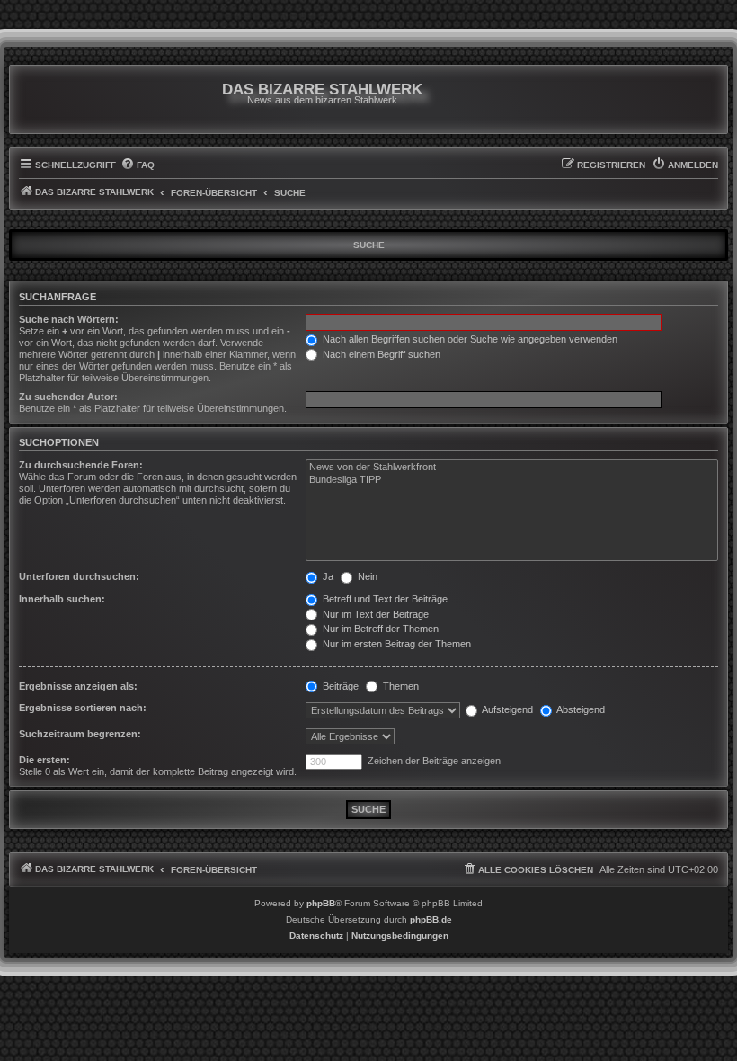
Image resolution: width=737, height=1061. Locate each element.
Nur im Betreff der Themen (379, 628)
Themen (399, 686)
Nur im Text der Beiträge (374, 614)
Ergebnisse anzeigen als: (78, 686)
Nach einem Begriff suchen (380, 354)
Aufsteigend (506, 709)
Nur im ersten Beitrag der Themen (395, 643)
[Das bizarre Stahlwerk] (91, 99)
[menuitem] (137, 165)
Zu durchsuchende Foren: (81, 464)
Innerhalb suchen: (62, 598)
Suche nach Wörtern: (69, 319)
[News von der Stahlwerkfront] (511, 467)
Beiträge (339, 686)
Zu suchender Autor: (68, 396)
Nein (366, 576)
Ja (326, 576)
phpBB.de (431, 919)
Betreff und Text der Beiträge (384, 598)
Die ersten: (44, 759)
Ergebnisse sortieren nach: (83, 707)
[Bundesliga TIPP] (511, 480)
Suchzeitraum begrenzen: (80, 733)
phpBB (320, 903)
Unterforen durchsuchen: (79, 576)
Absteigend (580, 709)
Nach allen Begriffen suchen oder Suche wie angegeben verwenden (468, 339)
